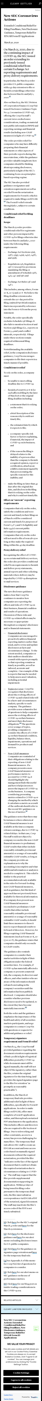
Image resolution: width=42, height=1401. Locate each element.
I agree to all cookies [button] (21, 1380)
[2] (35, 134)
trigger (36, 1309)
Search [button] (40, 3)
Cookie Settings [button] (21, 1373)
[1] (10, 96)
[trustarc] (34, 1397)
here (14, 1222)
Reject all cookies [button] (21, 1387)
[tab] (21, 1300)
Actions (37, 10)
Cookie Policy (8, 1395)
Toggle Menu (2, 3)
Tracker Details (8, 1399)
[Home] (21, 3)
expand (36, 1300)
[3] (4, 201)
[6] (26, 1007)
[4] (20, 723)
